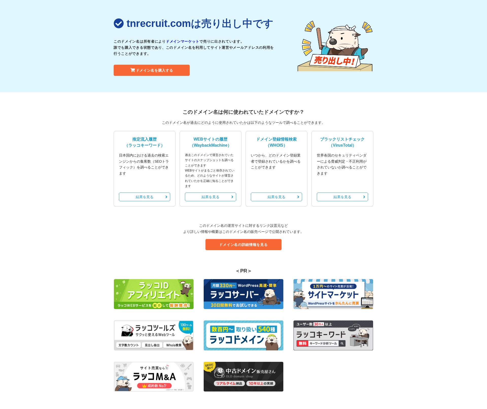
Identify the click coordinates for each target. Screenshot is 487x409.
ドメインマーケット (182, 41)
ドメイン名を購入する (154, 70)
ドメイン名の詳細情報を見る (243, 245)
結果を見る (144, 197)
